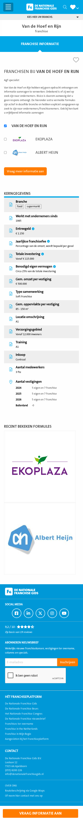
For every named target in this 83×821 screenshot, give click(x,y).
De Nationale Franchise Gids (41, 7)
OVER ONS (11, 785)
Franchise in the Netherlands (21, 728)
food (19, 206)
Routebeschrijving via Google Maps (25, 790)
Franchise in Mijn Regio (18, 734)
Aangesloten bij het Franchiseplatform (27, 739)
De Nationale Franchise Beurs (21, 708)
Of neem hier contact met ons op (24, 795)
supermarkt (33, 206)
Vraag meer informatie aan (25, 171)
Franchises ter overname (19, 723)
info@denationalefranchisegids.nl (24, 774)
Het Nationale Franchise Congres (24, 713)
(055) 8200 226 (13, 770)
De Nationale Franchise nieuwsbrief (25, 718)
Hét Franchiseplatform (23, 697)
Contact (11, 751)
